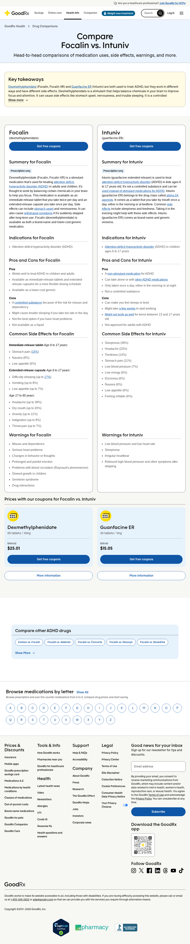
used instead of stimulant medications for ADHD (133, 191)
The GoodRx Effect (84, 795)
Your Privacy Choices (109, 804)
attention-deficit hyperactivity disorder (126, 182)
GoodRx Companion (16, 824)
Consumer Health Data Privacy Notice (113, 794)
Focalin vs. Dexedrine (152, 642)
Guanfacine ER (81, 87)
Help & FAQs (80, 752)
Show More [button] (22, 653)
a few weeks (127, 308)
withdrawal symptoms (38, 213)
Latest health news (48, 786)
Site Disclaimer (110, 772)
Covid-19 (42, 819)
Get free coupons (48, 146)
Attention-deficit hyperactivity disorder (129, 246)
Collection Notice (112, 779)
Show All (82, 692)
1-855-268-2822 (20, 899)
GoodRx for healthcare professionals (51, 768)
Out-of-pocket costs (16, 804)
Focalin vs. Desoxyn (121, 642)
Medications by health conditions (17, 789)
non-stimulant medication (123, 273)
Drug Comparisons (45, 26)
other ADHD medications (151, 279)
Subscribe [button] (169, 813)
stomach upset (43, 208)
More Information (48, 576)
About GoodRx (81, 775)
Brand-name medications (19, 811)
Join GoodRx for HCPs (173, 3)
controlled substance (28, 302)
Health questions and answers (50, 834)
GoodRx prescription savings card (16, 772)
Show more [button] (16, 100)
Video (40, 792)
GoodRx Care (12, 831)
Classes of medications (18, 797)
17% (47, 377)
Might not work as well (119, 314)
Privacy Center (110, 759)
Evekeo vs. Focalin (29, 642)
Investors (78, 816)
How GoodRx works (48, 752)
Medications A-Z (14, 780)
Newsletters (44, 799)
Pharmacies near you (49, 759)
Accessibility (80, 759)
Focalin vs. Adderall (59, 642)
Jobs (75, 809)
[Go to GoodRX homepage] (16, 13)
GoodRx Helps (81, 802)
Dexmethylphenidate (22, 87)
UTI (39, 812)
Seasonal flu (44, 826)
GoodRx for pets (13, 817)
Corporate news (82, 822)
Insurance (10, 757)
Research (78, 789)
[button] (117, 13)
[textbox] (158, 766)
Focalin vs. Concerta (90, 642)
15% (35, 351)
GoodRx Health (14, 26)
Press (76, 782)
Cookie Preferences (113, 786)
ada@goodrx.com (43, 899)
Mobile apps (11, 764)
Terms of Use (109, 766)
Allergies (42, 806)
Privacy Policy (110, 752)
